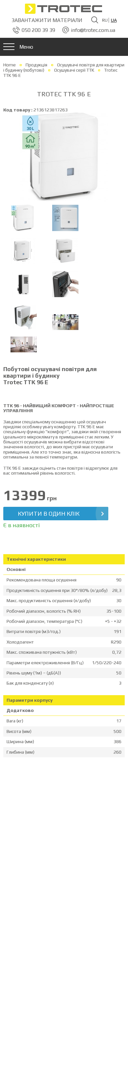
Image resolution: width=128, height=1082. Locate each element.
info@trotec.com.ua (93, 30)
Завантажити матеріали (46, 20)
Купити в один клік (48, 513)
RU (105, 20)
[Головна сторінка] (64, 8)
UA (114, 20)
